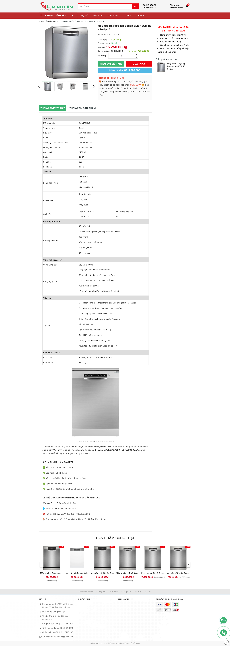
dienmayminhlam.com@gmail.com (57, 636)
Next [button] (94, 86)
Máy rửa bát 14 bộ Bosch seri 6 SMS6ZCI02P (127, 573)
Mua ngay (138, 63)
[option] (66, 52)
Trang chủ (83, 15)
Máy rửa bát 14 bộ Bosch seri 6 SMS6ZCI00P (153, 573)
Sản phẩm (113, 15)
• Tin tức (137, 592)
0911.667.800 (149, 5)
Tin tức (127, 15)
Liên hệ (140, 15)
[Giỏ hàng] (187, 6)
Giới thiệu (98, 15)
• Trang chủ (101, 592)
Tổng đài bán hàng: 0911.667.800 (57, 623)
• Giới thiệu (113, 592)
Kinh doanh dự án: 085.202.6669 (57, 628)
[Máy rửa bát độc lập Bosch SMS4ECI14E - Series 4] (161, 67)
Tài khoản (175, 5)
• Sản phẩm (126, 592)
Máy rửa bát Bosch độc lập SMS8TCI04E (51, 573)
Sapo (138, 643)
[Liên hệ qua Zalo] (223, 620)
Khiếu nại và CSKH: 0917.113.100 (57, 632)
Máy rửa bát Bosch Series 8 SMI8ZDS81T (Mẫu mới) (77, 573)
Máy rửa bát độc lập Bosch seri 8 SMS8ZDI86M (102, 573)
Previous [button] (39, 86)
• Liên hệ (147, 592)
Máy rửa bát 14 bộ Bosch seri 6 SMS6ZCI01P (178, 573)
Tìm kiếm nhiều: (86, 591)
